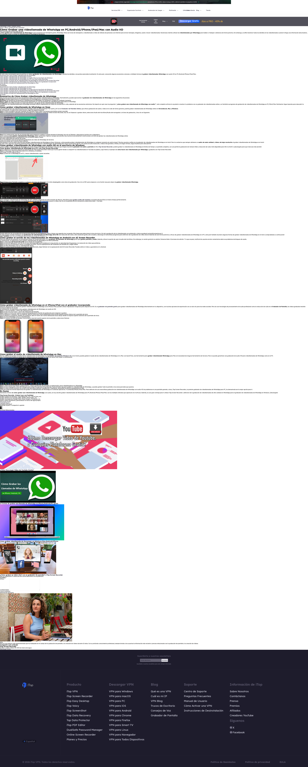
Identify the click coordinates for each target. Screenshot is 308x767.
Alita (1, 31)
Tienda (208, 10)
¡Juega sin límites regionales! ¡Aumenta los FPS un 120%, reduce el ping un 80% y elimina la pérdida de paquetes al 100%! (155, 2)
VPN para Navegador (122, 734)
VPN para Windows (121, 691)
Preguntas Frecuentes (197, 696)
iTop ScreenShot (76, 710)
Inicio (1, 27)
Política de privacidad (257, 762)
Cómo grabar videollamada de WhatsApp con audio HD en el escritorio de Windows (26, 78)
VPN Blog (157, 701)
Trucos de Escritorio (163, 705)
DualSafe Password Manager (85, 729)
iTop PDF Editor (76, 725)
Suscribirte (164, 660)
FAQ (173, 21)
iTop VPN (72, 691)
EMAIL (2, 579)
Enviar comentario (5, 591)
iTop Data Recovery (79, 715)
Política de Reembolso (223, 762)
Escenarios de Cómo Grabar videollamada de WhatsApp (18, 75)
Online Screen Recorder (81, 734)
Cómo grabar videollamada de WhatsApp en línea (16, 76)
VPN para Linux (118, 729)
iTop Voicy (73, 705)
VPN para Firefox (119, 720)
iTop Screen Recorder (80, 696)
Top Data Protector (78, 720)
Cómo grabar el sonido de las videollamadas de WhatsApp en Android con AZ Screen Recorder (30, 80)
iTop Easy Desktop (78, 701)
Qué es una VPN (161, 691)
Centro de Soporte (195, 691)
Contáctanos (237, 696)
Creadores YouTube (241, 715)
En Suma (3, 84)
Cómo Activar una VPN (198, 705)
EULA (283, 762)
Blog (6, 27)
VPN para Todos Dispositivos (126, 739)
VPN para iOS (117, 705)
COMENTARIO (4, 590)
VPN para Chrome (120, 715)
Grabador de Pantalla (164, 715)
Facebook (239, 732)
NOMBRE (3, 577)
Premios (235, 705)
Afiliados (235, 710)
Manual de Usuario (195, 701)
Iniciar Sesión (191, 10)
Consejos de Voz (161, 710)
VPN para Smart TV (121, 725)
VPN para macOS (120, 696)
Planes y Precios (77, 739)
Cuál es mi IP (159, 696)
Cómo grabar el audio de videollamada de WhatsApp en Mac (19, 83)
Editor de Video (156, 21)
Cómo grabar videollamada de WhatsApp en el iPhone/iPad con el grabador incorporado (28, 82)
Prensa (234, 701)
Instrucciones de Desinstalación (203, 710)
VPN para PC (117, 701)
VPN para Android (120, 710)
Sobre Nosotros (239, 691)
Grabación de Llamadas (16, 27)
